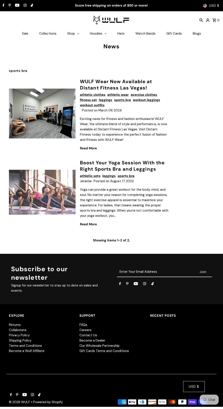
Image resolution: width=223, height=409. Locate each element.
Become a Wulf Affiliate (26, 351)
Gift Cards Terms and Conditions (104, 351)
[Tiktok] (31, 5)
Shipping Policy (20, 340)
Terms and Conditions (25, 345)
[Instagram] (24, 5)
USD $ (214, 5)
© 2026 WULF (20, 402)
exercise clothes (144, 95)
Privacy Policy (19, 335)
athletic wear (118, 95)
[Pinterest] (9, 5)
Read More (88, 148)
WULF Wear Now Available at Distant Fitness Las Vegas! (116, 84)
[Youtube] (16, 5)
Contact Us (88, 335)
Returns (15, 325)
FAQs (83, 325)
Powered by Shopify (48, 402)
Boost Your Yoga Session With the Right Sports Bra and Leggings (122, 166)
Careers (85, 330)
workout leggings (146, 100)
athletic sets (90, 176)
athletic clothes (92, 95)
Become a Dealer (92, 340)
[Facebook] (3, 5)
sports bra (122, 100)
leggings (105, 100)
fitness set (88, 100)
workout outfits (92, 105)
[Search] (201, 20)
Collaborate (18, 330)
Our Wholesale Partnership (99, 345)
